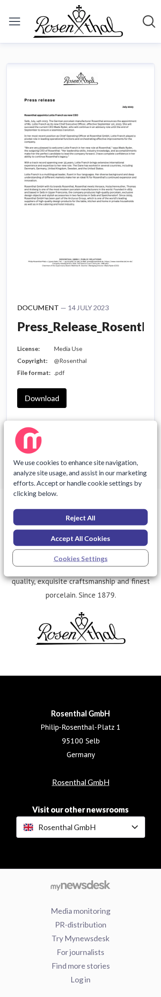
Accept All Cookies (80, 538)
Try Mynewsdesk (80, 938)
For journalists (80, 952)
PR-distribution (80, 924)
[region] (80, 499)
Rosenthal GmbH (80, 782)
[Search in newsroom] (149, 21)
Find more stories (81, 965)
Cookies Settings (81, 558)
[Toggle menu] (14, 21)
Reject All (80, 518)
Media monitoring (80, 910)
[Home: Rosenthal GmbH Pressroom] (78, 21)
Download (41, 398)
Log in (80, 979)
